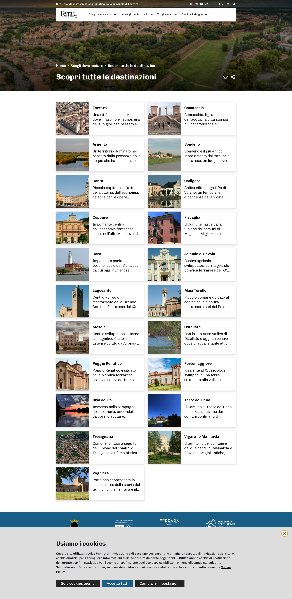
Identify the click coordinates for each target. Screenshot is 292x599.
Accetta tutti (117, 583)
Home (61, 65)
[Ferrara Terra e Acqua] (71, 14)
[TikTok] (206, 3)
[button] (220, 4)
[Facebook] (191, 3)
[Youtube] (201, 3)
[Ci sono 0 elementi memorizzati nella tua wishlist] (228, 3)
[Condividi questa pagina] (233, 77)
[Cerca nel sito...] (234, 4)
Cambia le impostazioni (160, 583)
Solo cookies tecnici (78, 583)
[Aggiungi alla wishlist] (225, 77)
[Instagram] (196, 3)
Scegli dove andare (87, 65)
